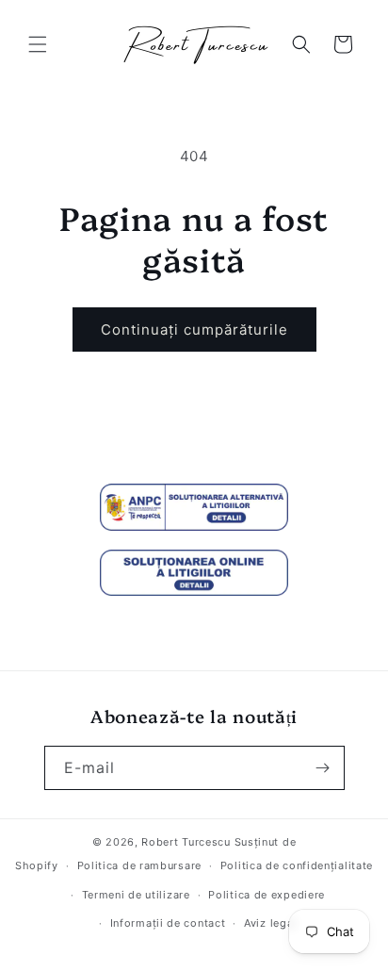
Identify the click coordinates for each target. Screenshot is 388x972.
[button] (37, 44)
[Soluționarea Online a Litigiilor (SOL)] (194, 573)
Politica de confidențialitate (296, 865)
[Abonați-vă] (323, 768)
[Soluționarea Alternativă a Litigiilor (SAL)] (194, 507)
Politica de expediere (266, 894)
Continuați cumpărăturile (194, 329)
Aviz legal (270, 923)
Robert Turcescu (186, 841)
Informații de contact (168, 923)
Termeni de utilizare (136, 894)
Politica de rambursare (139, 865)
